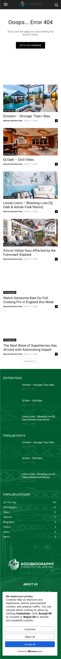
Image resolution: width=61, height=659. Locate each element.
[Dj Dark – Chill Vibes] (30, 142)
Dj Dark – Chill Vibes (18, 160)
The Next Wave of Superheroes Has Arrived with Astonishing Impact (30, 348)
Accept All (30, 644)
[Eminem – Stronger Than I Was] (30, 98)
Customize (29, 629)
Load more (29, 361)
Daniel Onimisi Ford (12, 120)
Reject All (30, 636)
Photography (9, 245)
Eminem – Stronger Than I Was (26, 116)
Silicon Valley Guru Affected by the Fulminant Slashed (29, 253)
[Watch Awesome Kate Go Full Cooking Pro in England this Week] (30, 280)
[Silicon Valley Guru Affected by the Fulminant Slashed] (30, 232)
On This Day (9, 110)
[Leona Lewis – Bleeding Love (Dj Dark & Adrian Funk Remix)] (30, 185)
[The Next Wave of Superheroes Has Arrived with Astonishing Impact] (30, 327)
